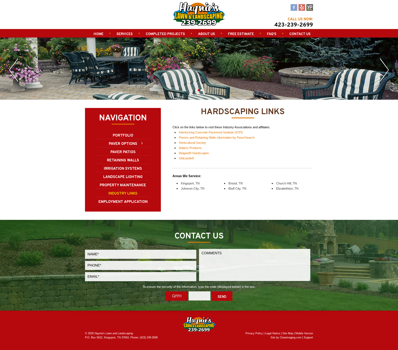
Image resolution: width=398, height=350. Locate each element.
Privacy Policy (254, 333)
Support (308, 337)
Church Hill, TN (286, 183)
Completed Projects (165, 34)
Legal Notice (272, 333)
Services (124, 34)
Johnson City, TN (192, 188)
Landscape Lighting (123, 177)
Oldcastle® (186, 158)
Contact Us (300, 34)
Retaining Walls (123, 160)
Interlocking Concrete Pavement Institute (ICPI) (211, 132)
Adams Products (190, 148)
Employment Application (123, 202)
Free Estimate (241, 34)
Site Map (287, 333)
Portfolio (123, 135)
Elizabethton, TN (287, 188)
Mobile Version (304, 333)
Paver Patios (123, 152)
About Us (206, 34)
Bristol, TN (235, 183)
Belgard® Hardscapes (194, 153)
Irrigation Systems (123, 168)
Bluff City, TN (237, 188)
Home (98, 34)
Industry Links (122, 193)
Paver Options (123, 144)
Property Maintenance (123, 185)
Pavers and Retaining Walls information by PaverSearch (217, 137)
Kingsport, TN (190, 183)
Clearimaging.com (290, 337)
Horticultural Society (192, 142)
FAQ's (271, 34)
